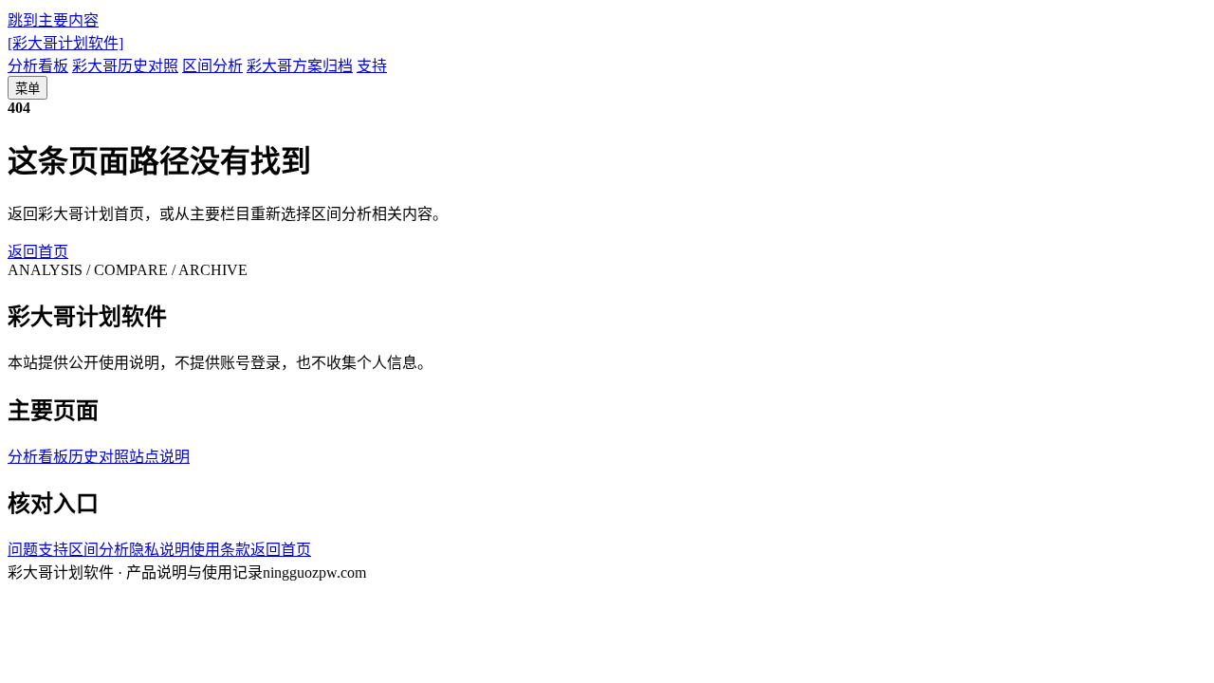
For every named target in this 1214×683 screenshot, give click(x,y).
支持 (372, 66)
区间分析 (212, 66)
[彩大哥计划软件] (65, 43)
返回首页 (38, 252)
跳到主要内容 (53, 20)
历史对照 (98, 457)
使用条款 (220, 550)
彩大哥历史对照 (125, 66)
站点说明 (159, 457)
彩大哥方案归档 (300, 66)
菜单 (27, 89)
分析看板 (38, 66)
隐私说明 (159, 550)
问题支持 (38, 550)
